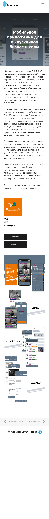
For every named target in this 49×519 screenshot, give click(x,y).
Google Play (15, 244)
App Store (15, 237)
